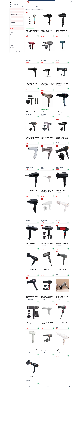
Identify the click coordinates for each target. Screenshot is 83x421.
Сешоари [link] (38, 6)
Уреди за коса (33, 6)
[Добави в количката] (38, 36)
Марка (32, 9)
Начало (11, 6)
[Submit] (28, 2)
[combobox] (41, 1)
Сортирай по (38, 9)
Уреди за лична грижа (25, 6)
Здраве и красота (17, 6)
